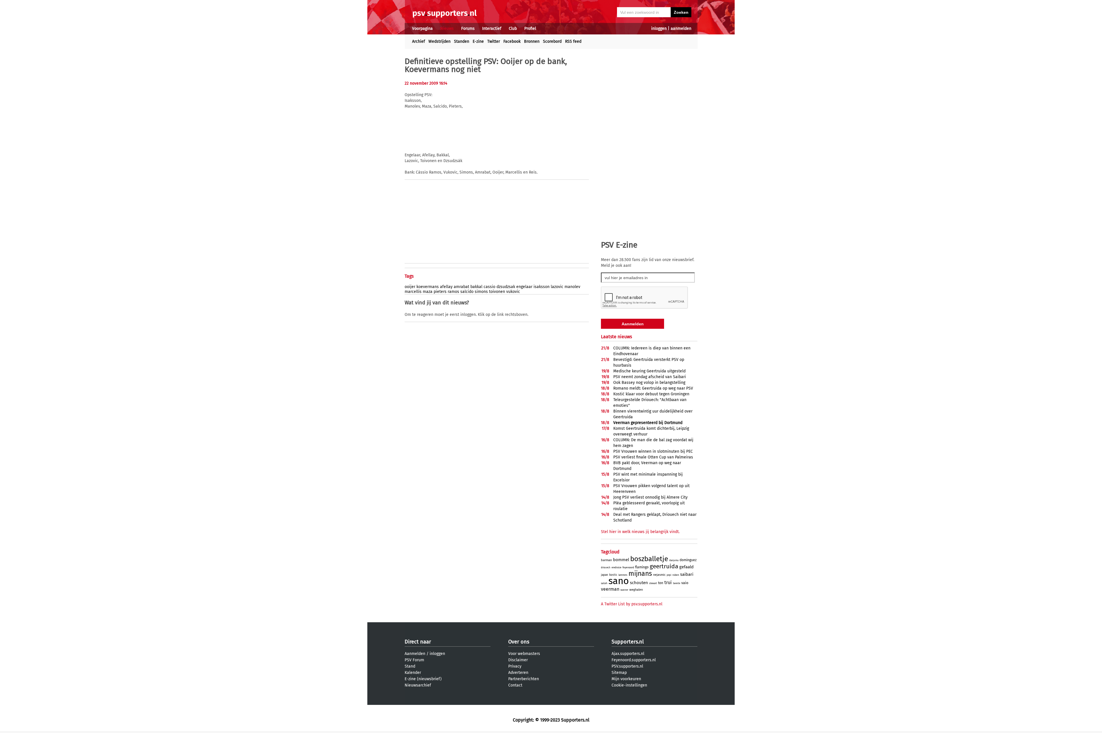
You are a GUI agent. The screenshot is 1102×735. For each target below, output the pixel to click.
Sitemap (619, 672)
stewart (653, 583)
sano (618, 581)
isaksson (541, 286)
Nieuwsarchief (418, 685)
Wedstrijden (439, 41)
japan (604, 575)
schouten (639, 582)
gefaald (686, 566)
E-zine (478, 41)
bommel (621, 559)
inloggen (659, 28)
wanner (624, 590)
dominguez (688, 560)
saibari (686, 574)
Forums (468, 28)
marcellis (413, 291)
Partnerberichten (523, 678)
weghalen (636, 590)
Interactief (491, 28)
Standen (461, 41)
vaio (684, 583)
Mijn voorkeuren (626, 678)
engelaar (524, 286)
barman (606, 560)
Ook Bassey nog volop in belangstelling (649, 382)
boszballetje (649, 559)
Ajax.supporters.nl (628, 653)
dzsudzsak (505, 286)
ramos (453, 291)
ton (660, 583)
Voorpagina (422, 28)
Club (513, 28)
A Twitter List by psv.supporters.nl (631, 604)
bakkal (476, 286)
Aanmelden (415, 653)
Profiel (530, 28)
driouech (605, 567)
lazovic (557, 286)
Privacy (514, 666)
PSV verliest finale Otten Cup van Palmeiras (653, 457)
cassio (489, 286)
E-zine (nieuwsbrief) (423, 678)
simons (481, 291)
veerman (610, 589)
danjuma (673, 560)
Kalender (413, 672)
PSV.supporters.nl (627, 666)
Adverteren (518, 672)
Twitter (493, 41)
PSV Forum (414, 660)
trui (668, 582)
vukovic (513, 291)
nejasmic (659, 575)
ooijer (410, 286)
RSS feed (573, 41)
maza (427, 291)
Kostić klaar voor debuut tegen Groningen (651, 394)
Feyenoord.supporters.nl (634, 660)
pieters (440, 291)
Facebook (512, 41)
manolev (572, 286)
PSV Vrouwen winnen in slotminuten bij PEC (653, 451)
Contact (515, 685)
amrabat (461, 286)
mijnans (640, 573)
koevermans (427, 286)
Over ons (518, 642)
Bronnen (532, 41)
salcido (467, 291)
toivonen (497, 291)
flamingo (642, 567)
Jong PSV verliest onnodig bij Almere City (650, 497)
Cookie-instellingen (629, 685)
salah (604, 583)
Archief (418, 41)
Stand (410, 666)
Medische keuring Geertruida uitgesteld (649, 371)
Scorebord (552, 41)
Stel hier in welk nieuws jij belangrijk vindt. (640, 531)
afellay (446, 286)
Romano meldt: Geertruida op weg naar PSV (653, 388)
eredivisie (616, 567)
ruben (675, 574)
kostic (613, 575)
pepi (669, 575)
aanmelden (681, 28)
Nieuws (447, 28)
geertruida (664, 566)
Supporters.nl (628, 642)
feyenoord (628, 567)
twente (676, 583)
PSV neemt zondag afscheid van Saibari (649, 376)
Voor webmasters (524, 653)
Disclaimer (518, 660)
